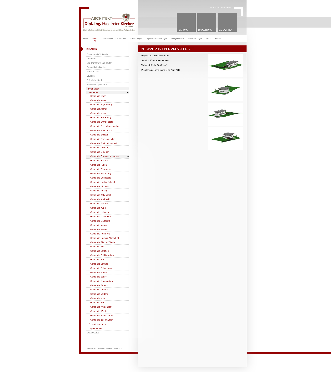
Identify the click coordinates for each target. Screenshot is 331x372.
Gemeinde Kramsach (100, 203)
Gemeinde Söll (97, 259)
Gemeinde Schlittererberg (102, 255)
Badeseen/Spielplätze (97, 84)
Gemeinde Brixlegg (99, 135)
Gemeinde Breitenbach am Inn (104, 126)
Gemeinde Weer (98, 302)
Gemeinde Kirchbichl (100, 199)
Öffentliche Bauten (95, 80)
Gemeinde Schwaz (99, 264)
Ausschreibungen (195, 38)
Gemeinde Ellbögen (99, 152)
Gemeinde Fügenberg (100, 169)
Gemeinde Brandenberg (101, 122)
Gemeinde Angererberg (101, 104)
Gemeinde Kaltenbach (100, 195)
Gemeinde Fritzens (99, 160)
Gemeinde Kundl (98, 208)
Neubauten (94, 92)
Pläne (208, 38)
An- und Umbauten (97, 324)
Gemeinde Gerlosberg (100, 178)
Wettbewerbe (93, 333)
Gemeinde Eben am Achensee (104, 156)
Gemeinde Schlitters (99, 251)
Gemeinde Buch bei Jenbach (104, 143)
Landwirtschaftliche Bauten (99, 63)
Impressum (225, 8)
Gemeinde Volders (99, 294)
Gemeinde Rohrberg (100, 234)
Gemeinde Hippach (99, 186)
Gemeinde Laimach (99, 212)
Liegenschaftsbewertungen (156, 38)
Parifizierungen (136, 38)
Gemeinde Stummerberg (101, 281)
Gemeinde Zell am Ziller (101, 320)
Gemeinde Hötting (98, 191)
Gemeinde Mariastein (100, 221)
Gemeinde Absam (98, 113)
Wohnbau (91, 58)
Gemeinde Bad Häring (100, 117)
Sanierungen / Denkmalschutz (114, 38)
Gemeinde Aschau (99, 109)
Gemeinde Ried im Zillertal (102, 242)
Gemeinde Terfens (99, 285)
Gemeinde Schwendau (101, 268)
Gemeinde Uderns (99, 290)
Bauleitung (205, 29)
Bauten (95, 38)
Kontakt (218, 38)
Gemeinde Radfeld (99, 229)
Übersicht (214, 8)
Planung (183, 29)
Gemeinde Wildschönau (101, 315)
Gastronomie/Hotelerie (97, 54)
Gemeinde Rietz (98, 246)
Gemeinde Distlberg (99, 147)
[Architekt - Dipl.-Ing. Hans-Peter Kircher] (109, 31)
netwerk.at (118, 349)
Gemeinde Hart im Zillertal (102, 182)
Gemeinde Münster (99, 225)
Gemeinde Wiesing (99, 311)
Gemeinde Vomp (98, 298)
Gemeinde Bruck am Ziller (102, 139)
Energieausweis (177, 38)
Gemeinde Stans (98, 96)
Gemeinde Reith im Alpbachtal (104, 238)
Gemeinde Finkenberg (100, 173)
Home (85, 38)
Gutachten (225, 29)
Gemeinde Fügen (98, 165)
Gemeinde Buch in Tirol (101, 130)
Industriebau (93, 71)
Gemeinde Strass (98, 277)
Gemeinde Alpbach (99, 100)
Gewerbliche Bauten (96, 67)
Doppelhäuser (95, 328)
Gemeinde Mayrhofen (100, 216)
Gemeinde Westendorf (100, 307)
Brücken (91, 76)
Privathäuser (93, 89)
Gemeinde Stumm (98, 272)
